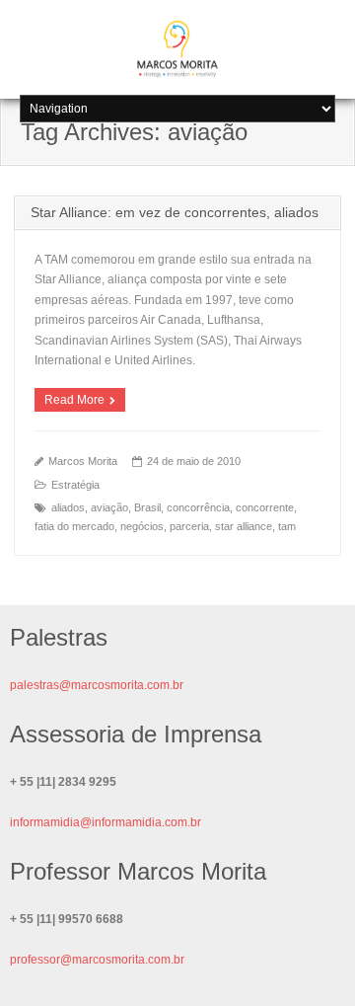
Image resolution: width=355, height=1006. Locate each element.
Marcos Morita (82, 461)
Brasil (147, 507)
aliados (68, 507)
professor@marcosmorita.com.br (97, 960)
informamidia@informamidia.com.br (105, 822)
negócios (142, 526)
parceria (189, 526)
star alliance (243, 526)
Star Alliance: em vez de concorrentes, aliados (175, 212)
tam (287, 526)
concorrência (198, 507)
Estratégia (75, 485)
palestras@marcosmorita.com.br (96, 685)
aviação (109, 507)
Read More (74, 400)
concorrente (265, 507)
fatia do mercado (74, 526)
